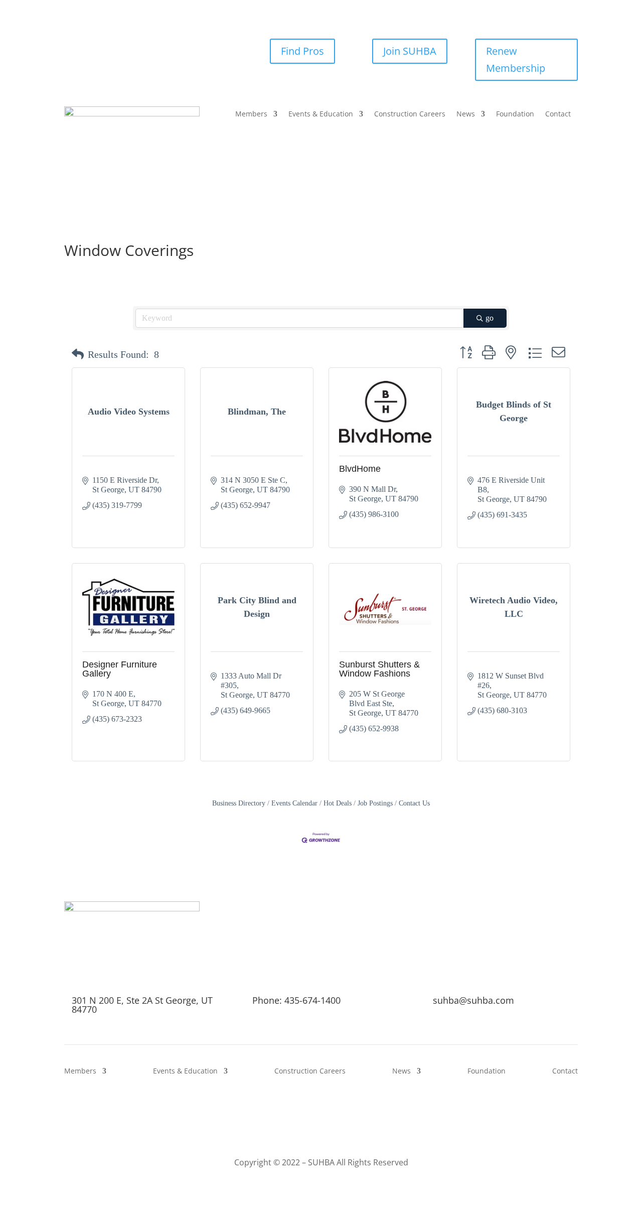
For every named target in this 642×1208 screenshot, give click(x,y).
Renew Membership (515, 59)
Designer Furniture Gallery (119, 669)
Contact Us (414, 803)
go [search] (490, 318)
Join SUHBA (409, 51)
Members (251, 114)
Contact (558, 114)
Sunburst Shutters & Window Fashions (379, 669)
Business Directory (238, 803)
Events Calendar (294, 803)
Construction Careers (409, 114)
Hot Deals (338, 803)
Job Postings (375, 803)
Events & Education (320, 114)
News (465, 114)
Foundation (515, 114)
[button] (78, 354)
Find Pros (302, 51)
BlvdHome (360, 469)
